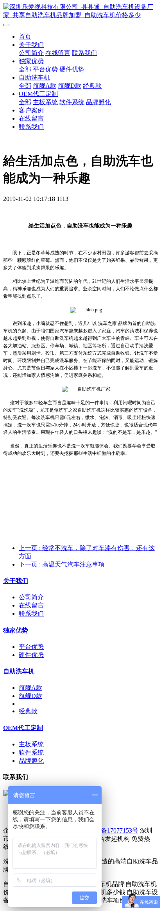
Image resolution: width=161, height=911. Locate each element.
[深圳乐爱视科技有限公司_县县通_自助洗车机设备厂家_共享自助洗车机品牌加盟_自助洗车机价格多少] (80, 11)
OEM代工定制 (38, 94)
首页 (25, 36)
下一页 (62, 564)
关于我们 (31, 44)
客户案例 (31, 110)
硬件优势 (71, 69)
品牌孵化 (98, 102)
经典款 (92, 85)
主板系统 (45, 102)
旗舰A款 (44, 85)
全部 (25, 69)
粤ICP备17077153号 (111, 830)
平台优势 (45, 69)
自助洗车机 (34, 77)
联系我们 (84, 53)
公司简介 (31, 53)
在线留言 (57, 53)
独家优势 (31, 61)
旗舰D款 (69, 85)
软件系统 (71, 102)
